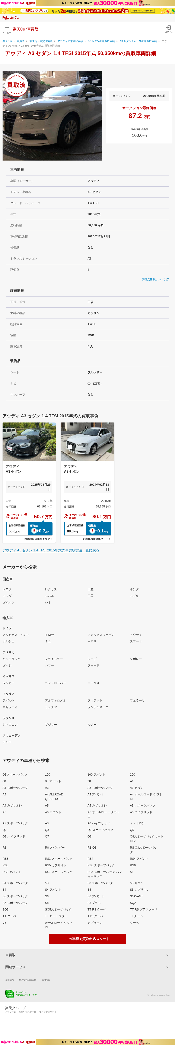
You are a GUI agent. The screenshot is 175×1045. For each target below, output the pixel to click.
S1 (132, 872)
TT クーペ (9, 916)
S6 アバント (96, 896)
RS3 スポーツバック (59, 858)
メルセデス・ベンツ (16, 634)
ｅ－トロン (137, 823)
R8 (4, 847)
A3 (47, 787)
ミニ (48, 641)
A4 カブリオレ (12, 805)
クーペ (134, 922)
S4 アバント (53, 889)
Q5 (132, 830)
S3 (47, 883)
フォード (93, 665)
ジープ (92, 659)
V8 (4, 922)
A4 (4, 794)
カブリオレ (95, 922)
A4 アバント (96, 794)
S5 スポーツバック (15, 896)
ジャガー (9, 683)
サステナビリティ (47, 1012)
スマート (136, 641)
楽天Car (7, 41)
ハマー (49, 665)
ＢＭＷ (49, 634)
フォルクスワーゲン (101, 634)
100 (47, 774)
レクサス (51, 589)
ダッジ (7, 665)
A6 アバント (53, 812)
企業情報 (9, 980)
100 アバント (96, 774)
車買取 (21, 41)
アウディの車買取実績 (70, 41)
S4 (4, 889)
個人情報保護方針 (27, 980)
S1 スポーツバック (15, 883)
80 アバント (53, 781)
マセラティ (10, 707)
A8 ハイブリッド (99, 823)
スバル (49, 596)
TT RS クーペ (97, 909)
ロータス (93, 683)
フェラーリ (137, 700)
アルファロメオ (55, 700)
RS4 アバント (139, 858)
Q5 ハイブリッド (14, 836)
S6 (47, 896)
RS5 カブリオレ (56, 865)
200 (132, 774)
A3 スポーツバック (100, 787)
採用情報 (46, 980)
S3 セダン (136, 883)
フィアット (95, 700)
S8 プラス (94, 903)
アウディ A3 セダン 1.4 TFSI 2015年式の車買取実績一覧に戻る (51, 550)
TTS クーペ (95, 916)
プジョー (51, 724)
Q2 (5, 830)
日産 (90, 589)
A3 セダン (136, 787)
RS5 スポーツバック (101, 865)
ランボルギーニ (98, 707)
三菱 (90, 596)
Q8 (90, 836)
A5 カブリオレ (97, 805)
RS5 (5, 865)
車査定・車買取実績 (40, 41)
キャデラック (11, 659)
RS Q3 (92, 847)
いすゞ (49, 602)
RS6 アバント (12, 872)
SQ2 (133, 903)
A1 (132, 781)
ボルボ (7, 742)
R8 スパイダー (55, 847)
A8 (47, 823)
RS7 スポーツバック (59, 872)
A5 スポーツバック (142, 805)
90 (89, 781)
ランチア (51, 707)
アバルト (9, 700)
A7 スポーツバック (15, 823)
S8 (47, 903)
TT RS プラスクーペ (144, 909)
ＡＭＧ (92, 641)
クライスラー (54, 659)
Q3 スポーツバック (100, 830)
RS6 (133, 865)
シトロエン (10, 724)
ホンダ (134, 589)
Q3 (47, 830)
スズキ (134, 596)
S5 (89, 889)
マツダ (7, 596)
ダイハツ (9, 602)
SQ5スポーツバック (58, 909)
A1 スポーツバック (15, 787)
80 (4, 781)
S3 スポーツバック (100, 883)
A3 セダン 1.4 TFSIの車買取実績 (138, 41)
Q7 (47, 836)
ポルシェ (9, 641)
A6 (4, 812)
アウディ (136, 634)
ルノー (92, 724)
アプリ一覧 (10, 1012)
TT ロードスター (56, 916)
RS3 (5, 858)
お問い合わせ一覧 (27, 1012)
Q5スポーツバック (15, 774)
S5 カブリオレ (139, 889)
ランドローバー (55, 683)
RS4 (90, 858)
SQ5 (6, 909)
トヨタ (7, 589)
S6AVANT (136, 896)
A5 (47, 805)
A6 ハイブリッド (141, 812)
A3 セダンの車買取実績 (101, 41)
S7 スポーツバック (15, 903)
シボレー (136, 659)
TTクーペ (136, 916)
